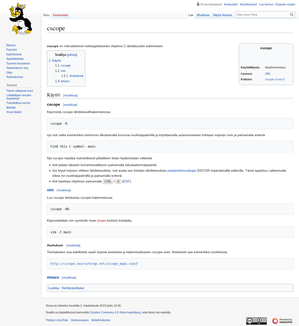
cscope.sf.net (273, 79)
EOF (126, 181)
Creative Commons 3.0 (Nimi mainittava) (115, 312)
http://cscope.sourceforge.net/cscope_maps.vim (92, 264)
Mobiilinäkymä (101, 320)
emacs (53, 277)
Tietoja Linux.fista (57, 320)
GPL (268, 73)
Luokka (53, 288)
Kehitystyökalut (73, 288)
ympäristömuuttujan (181, 170)
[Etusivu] (20, 18)
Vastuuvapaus (80, 320)
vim (50, 190)
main (102, 220)
